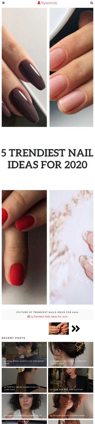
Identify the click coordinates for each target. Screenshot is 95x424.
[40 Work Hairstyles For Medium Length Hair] (70, 354)
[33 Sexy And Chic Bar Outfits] (70, 380)
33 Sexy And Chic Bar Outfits (66, 390)
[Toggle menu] (3, 3)
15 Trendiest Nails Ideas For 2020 (49, 316)
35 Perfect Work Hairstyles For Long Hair (22, 388)
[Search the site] (91, 3)
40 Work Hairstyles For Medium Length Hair (68, 362)
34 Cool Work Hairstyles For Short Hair (24, 362)
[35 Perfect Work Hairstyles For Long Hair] (24, 380)
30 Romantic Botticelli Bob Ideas (22, 415)
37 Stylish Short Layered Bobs (67, 415)
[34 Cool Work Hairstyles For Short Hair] (24, 354)
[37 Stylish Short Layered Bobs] (70, 406)
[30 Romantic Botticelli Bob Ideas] (24, 406)
